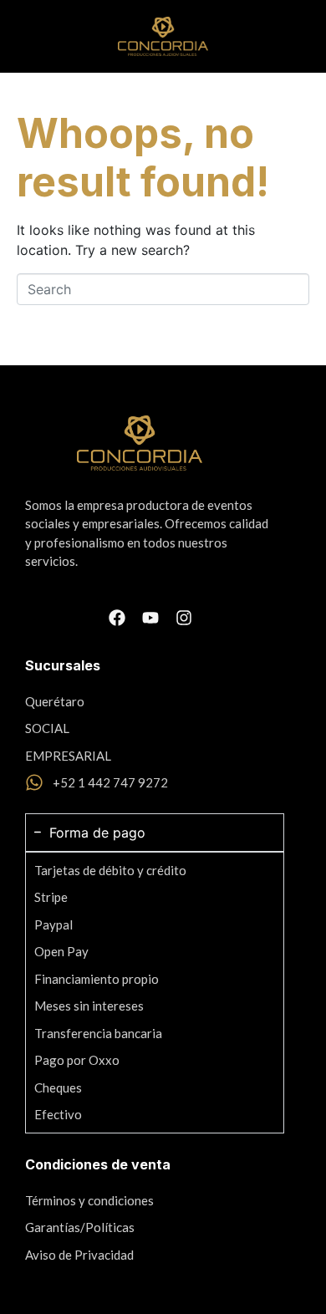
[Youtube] (150, 617)
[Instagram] (184, 617)
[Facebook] (117, 617)
